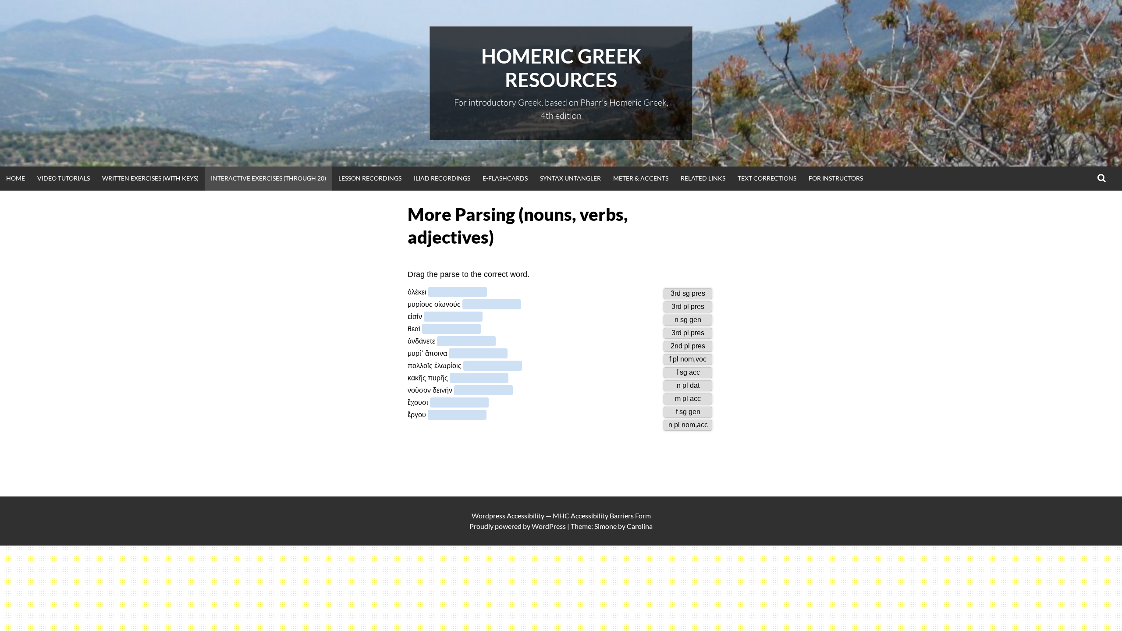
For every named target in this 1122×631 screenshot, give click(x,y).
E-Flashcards (505, 178)
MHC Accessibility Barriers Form (602, 515)
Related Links (703, 178)
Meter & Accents (640, 178)
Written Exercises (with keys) (150, 178)
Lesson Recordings (369, 178)
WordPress (549, 526)
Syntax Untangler (570, 178)
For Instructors (836, 178)
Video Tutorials (63, 178)
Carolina (640, 526)
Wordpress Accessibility (508, 515)
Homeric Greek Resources (561, 68)
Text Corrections (767, 178)
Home (15, 178)
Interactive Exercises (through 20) (268, 178)
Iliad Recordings (442, 178)
